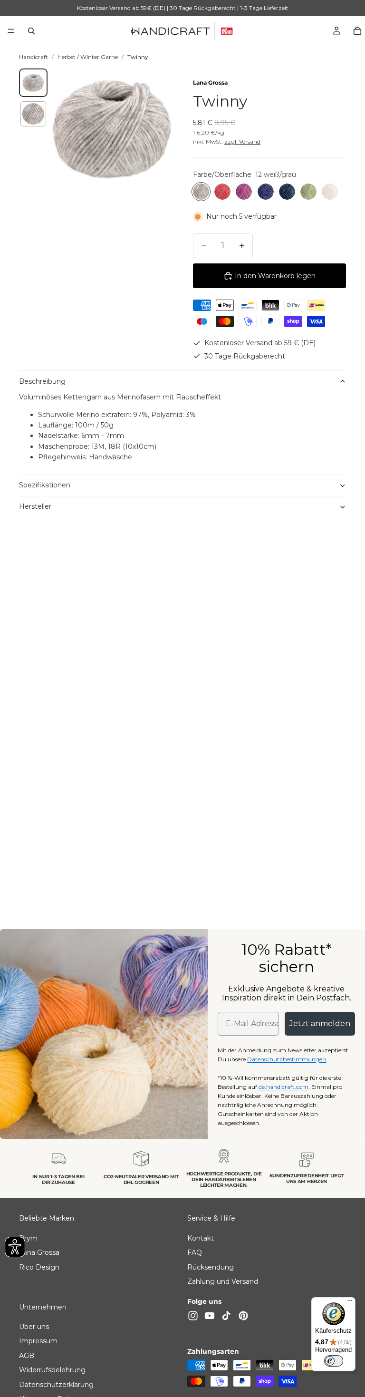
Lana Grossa (210, 82)
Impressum (38, 1341)
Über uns (34, 1326)
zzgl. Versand (242, 141)
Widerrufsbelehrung (52, 1370)
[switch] (333, 1361)
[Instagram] (193, 1315)
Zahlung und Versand (222, 1281)
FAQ (194, 1252)
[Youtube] (209, 1315)
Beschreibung (42, 381)
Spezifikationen (44, 485)
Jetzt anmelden (319, 1023)
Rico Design (39, 1266)
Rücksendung (210, 1266)
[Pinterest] (243, 1315)
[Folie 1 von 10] (33, 83)
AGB (26, 1355)
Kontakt (200, 1238)
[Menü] (11, 31)
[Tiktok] (226, 1315)
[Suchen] (31, 30)
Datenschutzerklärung (56, 1384)
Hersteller (35, 506)
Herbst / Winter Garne (88, 56)
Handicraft (33, 56)
